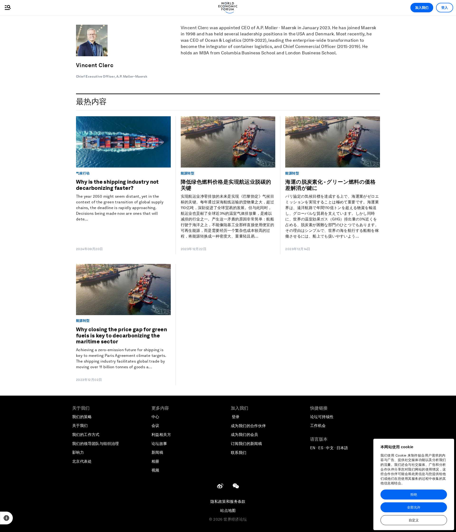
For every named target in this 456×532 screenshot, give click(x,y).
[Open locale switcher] (6, 518)
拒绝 (413, 494)
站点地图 (228, 510)
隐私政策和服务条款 (228, 501)
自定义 (414, 520)
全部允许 (413, 507)
